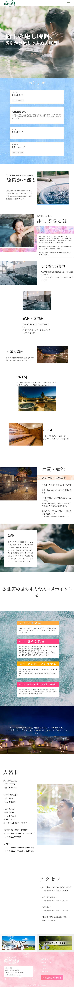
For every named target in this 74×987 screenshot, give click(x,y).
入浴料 (43, 965)
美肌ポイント (46, 962)
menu (68, 3)
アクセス (44, 969)
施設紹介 (44, 959)
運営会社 (44, 972)
